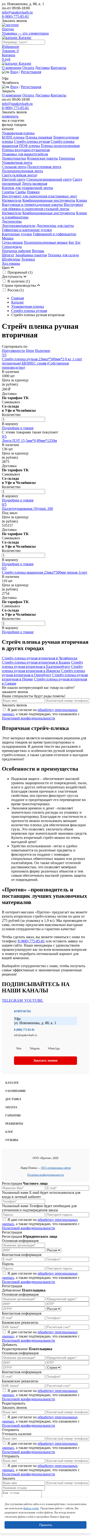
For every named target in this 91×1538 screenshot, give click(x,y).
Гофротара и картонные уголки (27, 230)
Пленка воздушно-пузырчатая (26, 150)
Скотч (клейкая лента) (19, 175)
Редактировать (13, 1403)
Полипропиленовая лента (22, 171)
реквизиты (14, 1123)
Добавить (9, 1345)
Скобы (20, 192)
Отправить (10, 1430)
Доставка (42, 68)
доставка (13, 1099)
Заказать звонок (14, 21)
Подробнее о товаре (18, 428)
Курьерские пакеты (42, 158)
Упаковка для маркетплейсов (25, 154)
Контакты (58, 68)
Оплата (28, 68)
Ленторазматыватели (18, 226)
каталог (12, 1082)
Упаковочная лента (17, 163)
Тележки (28, 259)
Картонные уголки (17, 234)
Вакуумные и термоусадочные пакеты (32, 205)
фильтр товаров (14, 125)
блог (9, 1132)
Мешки (8, 238)
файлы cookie (31, 1508)
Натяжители (11, 200)
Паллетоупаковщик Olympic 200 (27, 509)
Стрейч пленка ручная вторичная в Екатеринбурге (42, 664)
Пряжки (33, 192)
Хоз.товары (11, 263)
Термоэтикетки (14, 158)
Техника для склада (63, 255)
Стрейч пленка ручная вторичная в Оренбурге (43, 673)
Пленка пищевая (38, 137)
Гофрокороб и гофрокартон (54, 234)
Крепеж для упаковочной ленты (27, 188)
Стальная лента (14, 167)
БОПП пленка (13, 137)
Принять (45, 1525)
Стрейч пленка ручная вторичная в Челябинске (39, 658)
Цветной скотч (13, 179)
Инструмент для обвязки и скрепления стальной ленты (42, 207)
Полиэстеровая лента (44, 167)
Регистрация (31, 72)
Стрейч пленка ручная (32, 141)
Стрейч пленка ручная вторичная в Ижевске (42, 669)
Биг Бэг (75, 242)
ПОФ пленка (29, 146)
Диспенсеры (12, 221)
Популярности (13, 351)
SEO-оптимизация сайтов (56, 1168)
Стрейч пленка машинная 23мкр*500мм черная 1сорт (44, 572)
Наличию (42, 351)
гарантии (13, 1115)
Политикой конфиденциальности (28, 718)
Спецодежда (12, 247)
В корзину (10, 424)
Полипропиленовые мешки (46, 242)
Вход (14, 72)
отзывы (11, 1140)
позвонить (10, 116)
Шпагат (8, 255)
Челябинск (10, 83)
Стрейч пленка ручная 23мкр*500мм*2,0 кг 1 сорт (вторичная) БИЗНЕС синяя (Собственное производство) (42, 363)
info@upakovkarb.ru (17, 12)
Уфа (5, 78)
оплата (11, 1107)
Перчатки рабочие (16, 251)
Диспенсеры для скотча (55, 226)
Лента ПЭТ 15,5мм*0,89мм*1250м (29, 441)
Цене (30, 351)
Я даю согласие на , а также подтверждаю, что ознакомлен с (41, 714)
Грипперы (67, 158)
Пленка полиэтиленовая (60, 146)
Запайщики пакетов (31, 255)
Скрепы (8, 192)
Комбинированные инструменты (48, 200)
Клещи (81, 200)
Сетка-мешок (12, 242)
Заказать (8, 1478)
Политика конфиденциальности (45, 1175)
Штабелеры (11, 259)
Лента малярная (34, 184)
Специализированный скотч (49, 179)
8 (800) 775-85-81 (15, 16)
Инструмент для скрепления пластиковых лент (39, 196)
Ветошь (38, 251)
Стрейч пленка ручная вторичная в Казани (36, 662)
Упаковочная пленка (18, 133)
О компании (11, 68)
